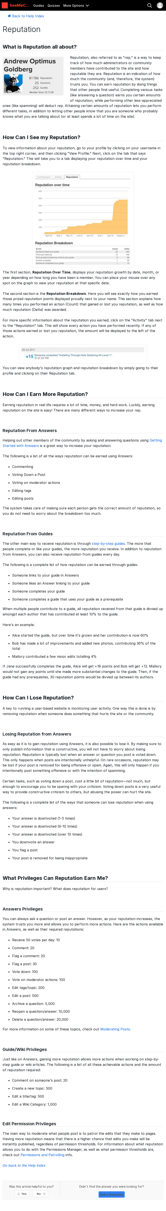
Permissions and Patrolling (42, 1155)
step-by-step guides (108, 543)
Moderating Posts (115, 1029)
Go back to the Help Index (24, 1165)
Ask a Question (111, 1194)
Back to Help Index (27, 16)
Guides (38, 5)
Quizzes (54, 5)
